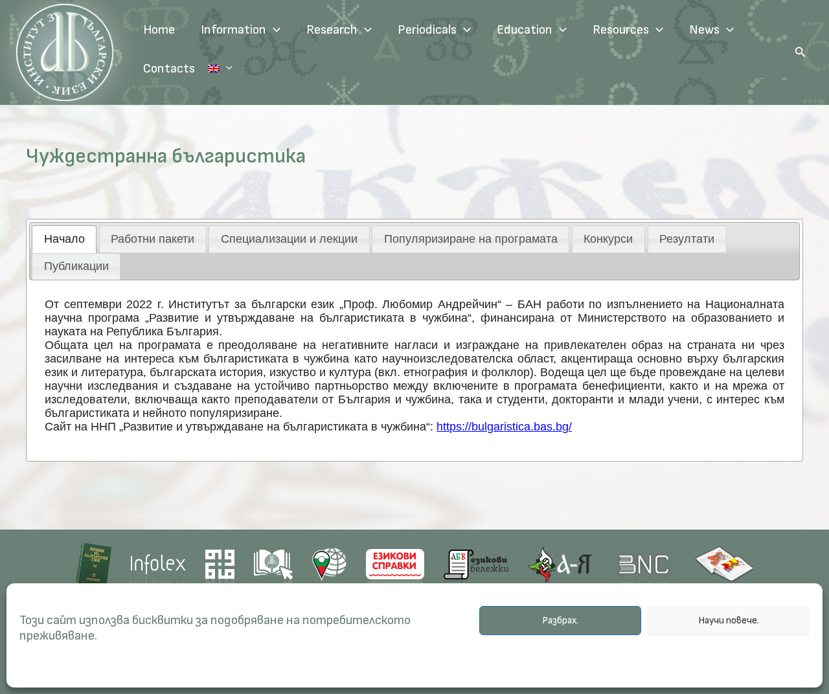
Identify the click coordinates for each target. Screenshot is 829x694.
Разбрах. (560, 620)
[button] (800, 52)
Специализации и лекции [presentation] (289, 238)
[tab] (64, 238)
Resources (621, 30)
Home (159, 30)
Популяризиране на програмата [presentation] (471, 238)
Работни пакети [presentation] (152, 238)
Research (332, 30)
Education (524, 30)
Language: (220, 68)
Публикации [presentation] (76, 266)
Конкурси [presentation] (608, 238)
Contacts (169, 68)
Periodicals (427, 30)
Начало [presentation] (64, 238)
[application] (273, 30)
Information (233, 30)
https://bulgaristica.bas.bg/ (504, 426)
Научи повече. (728, 620)
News (704, 30)
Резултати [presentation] (686, 238)
